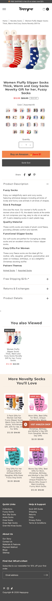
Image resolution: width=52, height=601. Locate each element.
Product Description (15, 183)
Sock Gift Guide (36, 509)
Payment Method (10, 547)
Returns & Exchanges (16, 288)
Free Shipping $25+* (16, 278)
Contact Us (7, 542)
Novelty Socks (16, 21)
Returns (32, 514)
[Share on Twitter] (29, 175)
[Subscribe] (45, 575)
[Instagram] (8, 589)
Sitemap (6, 553)
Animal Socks (9, 270)
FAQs (31, 517)
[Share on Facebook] (24, 175)
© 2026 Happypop (20, 592)
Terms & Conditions (37, 523)
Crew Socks (8, 520)
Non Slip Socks (9, 514)
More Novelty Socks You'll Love (26, 381)
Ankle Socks (8, 517)
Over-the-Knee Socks (12, 526)
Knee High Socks (10, 523)
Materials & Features (11, 544)
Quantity (26, 139)
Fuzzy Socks (8, 512)
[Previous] (6, 33)
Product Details (13, 298)
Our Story (7, 539)
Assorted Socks (25, 270)
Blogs (5, 550)
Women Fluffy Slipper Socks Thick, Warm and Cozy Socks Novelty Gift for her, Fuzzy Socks (13, 354)
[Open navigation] (4, 9)
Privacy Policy (35, 520)
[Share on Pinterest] (34, 175)
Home (5, 21)
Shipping (33, 512)
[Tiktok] (12, 589)
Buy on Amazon (25, 154)
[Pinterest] (4, 589)
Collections (7, 509)
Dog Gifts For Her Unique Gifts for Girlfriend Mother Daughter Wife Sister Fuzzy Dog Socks (14, 473)
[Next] (14, 33)
